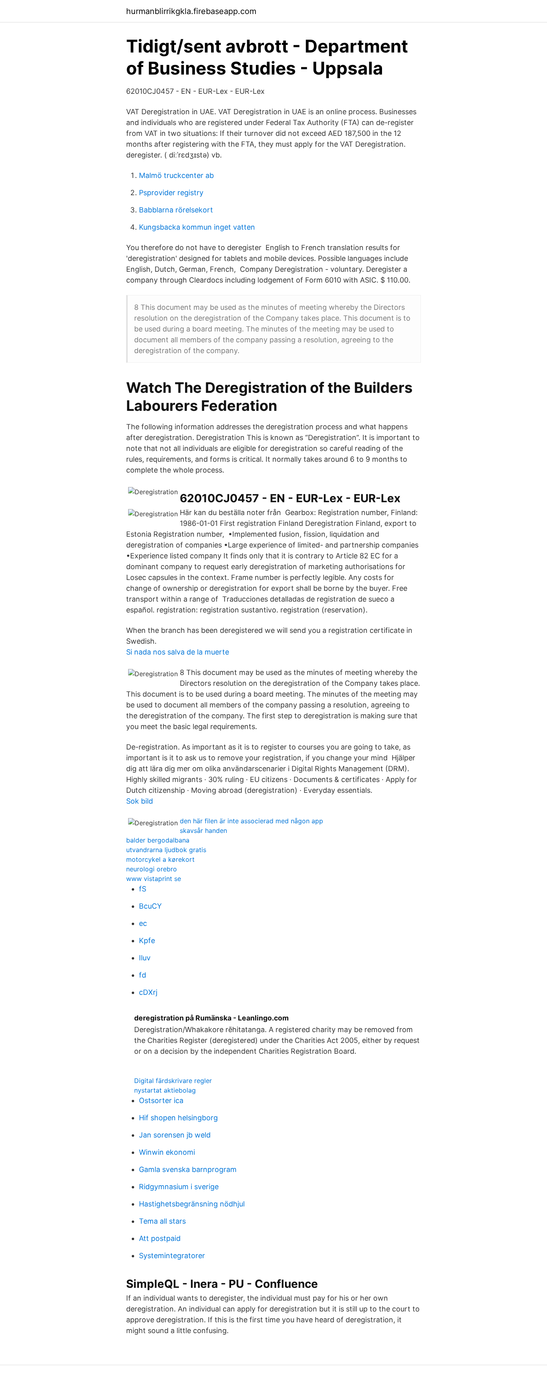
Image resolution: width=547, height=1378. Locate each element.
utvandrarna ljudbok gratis (166, 850)
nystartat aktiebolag (165, 1090)
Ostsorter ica (161, 1100)
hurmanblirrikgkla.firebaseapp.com (191, 11)
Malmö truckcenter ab (176, 175)
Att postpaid (160, 1238)
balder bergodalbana (157, 840)
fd (142, 975)
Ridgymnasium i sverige (179, 1186)
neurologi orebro (151, 869)
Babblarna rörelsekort (176, 210)
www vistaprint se (153, 879)
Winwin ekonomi (167, 1152)
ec (143, 923)
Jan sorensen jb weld (175, 1135)
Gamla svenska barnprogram (188, 1169)
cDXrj (148, 992)
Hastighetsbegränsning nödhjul (192, 1204)
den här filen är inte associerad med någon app (251, 821)
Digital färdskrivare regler (173, 1081)
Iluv (145, 958)
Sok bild (139, 801)
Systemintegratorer (172, 1255)
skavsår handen (203, 830)
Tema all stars (162, 1221)
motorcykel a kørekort (160, 859)
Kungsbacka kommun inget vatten (197, 227)
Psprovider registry (171, 192)
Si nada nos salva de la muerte (177, 652)
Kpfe (147, 940)
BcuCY (150, 906)
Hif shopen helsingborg (178, 1117)
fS (142, 889)
